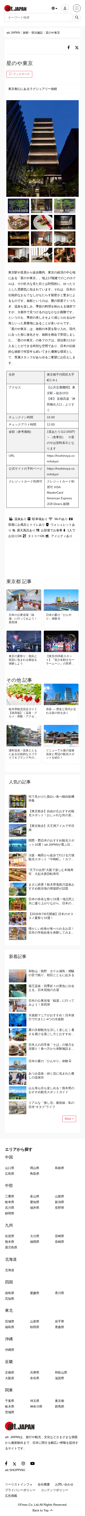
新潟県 (59, 1202)
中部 (9, 1185)
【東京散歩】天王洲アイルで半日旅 (51, 827)
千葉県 (9, 1401)
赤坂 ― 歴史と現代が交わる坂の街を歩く (61, 710)
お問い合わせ (64, 1484)
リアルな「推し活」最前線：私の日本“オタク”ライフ (51, 1104)
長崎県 (59, 1241)
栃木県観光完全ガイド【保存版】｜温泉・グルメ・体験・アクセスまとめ (23, 713)
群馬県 (59, 1406)
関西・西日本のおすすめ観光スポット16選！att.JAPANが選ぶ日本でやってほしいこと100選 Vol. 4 (51, 842)
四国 (9, 1282)
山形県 (34, 1321)
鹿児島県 (11, 1247)
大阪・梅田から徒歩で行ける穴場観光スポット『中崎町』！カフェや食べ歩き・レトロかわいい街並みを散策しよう (51, 857)
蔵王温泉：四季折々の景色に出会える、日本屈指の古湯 (51, 988)
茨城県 (9, 1412)
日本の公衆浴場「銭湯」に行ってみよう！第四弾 (23, 618)
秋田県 (34, 1327)
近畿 (9, 1362)
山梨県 (59, 1196)
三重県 (9, 1196)
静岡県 (9, 1213)
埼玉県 (34, 1401)
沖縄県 (9, 1349)
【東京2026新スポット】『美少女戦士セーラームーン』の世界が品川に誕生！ (60, 660)
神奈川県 (36, 1406)
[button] (55, 8)
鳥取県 (34, 1173)
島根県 (59, 1168)
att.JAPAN (13, 32)
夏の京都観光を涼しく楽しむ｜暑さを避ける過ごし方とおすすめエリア (51, 1032)
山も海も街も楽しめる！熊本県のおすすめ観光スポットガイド (51, 1090)
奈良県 (34, 1378)
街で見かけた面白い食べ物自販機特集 (51, 798)
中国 (9, 1157)
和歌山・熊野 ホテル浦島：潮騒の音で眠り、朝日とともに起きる (51, 973)
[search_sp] (77, 17)
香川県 (59, 1293)
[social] (69, 47)
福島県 (9, 1327)
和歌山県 (61, 1372)
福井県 (34, 1207)
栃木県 (9, 1406)
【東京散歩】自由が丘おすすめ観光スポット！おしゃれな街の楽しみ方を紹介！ (51, 813)
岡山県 (34, 1168)
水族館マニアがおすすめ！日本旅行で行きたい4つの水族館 (51, 1017)
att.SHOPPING (15, 1470)
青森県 (59, 1327)
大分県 (34, 1236)
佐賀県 (9, 1236)
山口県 (9, 1168)
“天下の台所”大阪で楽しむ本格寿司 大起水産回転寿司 (51, 872)
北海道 (11, 1259)
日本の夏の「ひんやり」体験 (58, 616)
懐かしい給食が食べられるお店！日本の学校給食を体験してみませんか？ (51, 930)
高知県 (9, 1298)
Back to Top (40, 1510)
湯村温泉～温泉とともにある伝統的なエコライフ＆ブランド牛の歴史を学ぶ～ (23, 754)
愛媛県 (34, 1293)
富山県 (34, 1196)
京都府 (9, 1372)
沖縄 (9, 1339)
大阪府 (9, 1378)
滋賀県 (59, 1378)
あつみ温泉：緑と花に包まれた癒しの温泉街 (51, 1075)
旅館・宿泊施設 (33, 32)
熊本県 (9, 1241)
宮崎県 (59, 1236)
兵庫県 (34, 1372)
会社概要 (44, 1484)
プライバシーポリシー (20, 1490)
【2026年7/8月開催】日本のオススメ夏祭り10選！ (51, 916)
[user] (65, 8)
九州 (9, 1225)
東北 (9, 1310)
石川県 (9, 1207)
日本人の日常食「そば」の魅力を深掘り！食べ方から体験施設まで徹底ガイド (51, 1047)
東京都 (59, 1401)
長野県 (59, 1207)
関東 (9, 1390)
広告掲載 (11, 1495)
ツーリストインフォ (18, 1484)
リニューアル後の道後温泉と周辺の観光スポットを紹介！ (60, 754)
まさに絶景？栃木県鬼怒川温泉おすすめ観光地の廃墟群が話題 (51, 886)
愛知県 (34, 1202)
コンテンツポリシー (54, 1490)
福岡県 (34, 1241)
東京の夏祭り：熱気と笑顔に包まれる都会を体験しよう (23, 659)
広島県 (9, 1173)
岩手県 (59, 1321)
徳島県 (9, 1293)
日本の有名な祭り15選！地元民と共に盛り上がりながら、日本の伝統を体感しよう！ (52, 901)
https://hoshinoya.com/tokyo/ (61, 458)
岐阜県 (9, 1202)
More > (69, 1118)
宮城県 (9, 1321)
